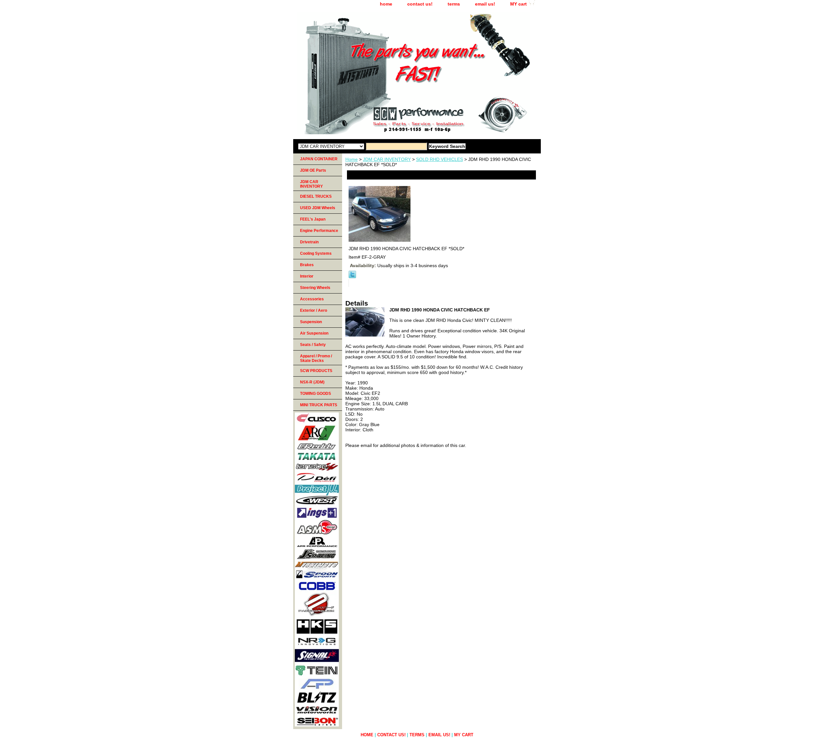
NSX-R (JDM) (312, 382)
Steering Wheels (315, 287)
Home (351, 159)
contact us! (420, 4)
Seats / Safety (313, 344)
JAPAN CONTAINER (319, 159)
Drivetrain (309, 242)
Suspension (311, 322)
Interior (306, 276)
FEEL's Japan (312, 219)
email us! (485, 4)
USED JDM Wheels (317, 208)
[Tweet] (352, 276)
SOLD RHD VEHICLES (439, 159)
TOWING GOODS (315, 393)
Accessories (312, 299)
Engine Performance (319, 230)
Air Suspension (314, 333)
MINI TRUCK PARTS (318, 405)
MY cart (518, 4)
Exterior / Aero (313, 310)
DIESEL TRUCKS (316, 196)
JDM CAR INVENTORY (387, 159)
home (386, 4)
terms (454, 4)
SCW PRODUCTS (316, 370)
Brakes (307, 265)
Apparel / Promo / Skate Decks (316, 358)
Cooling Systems (316, 253)
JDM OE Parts (313, 170)
